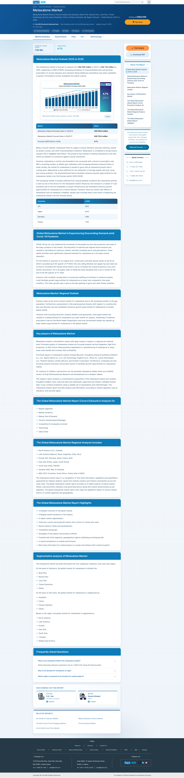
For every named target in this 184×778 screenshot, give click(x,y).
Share (108, 116)
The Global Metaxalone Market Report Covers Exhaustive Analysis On (135, 103)
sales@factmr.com (135, 180)
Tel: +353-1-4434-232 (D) (85, 767)
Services (90, 745)
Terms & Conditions (111, 750)
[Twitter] (140, 763)
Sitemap (144, 750)
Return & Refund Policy (76, 750)
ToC (82, 37)
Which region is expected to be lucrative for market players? (61, 676)
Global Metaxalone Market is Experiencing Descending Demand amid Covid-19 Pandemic (137, 79)
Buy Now (139, 22)
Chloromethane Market (87, 723)
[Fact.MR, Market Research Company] (39, 2)
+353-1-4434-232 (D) (137, 171)
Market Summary (42, 37)
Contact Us (103, 745)
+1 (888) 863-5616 (136, 176)
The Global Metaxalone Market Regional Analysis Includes (136, 112)
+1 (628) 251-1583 (135, 167)
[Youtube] (146, 763)
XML (136, 750)
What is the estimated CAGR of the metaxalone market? (59, 661)
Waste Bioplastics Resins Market (90, 718)
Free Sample (139, 48)
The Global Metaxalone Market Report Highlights (135, 121)
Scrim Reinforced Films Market (47, 728)
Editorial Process (136, 147)
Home (34, 7)
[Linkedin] (143, 763)
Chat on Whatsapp (135, 162)
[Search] (142, 2)
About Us (77, 745)
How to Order (41, 750)
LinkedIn (51, 701)
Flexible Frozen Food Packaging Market (51, 723)
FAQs (73, 37)
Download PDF (139, 55)
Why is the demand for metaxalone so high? (54, 671)
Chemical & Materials (45, 7)
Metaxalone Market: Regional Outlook (137, 88)
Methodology (96, 37)
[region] (77, 133)
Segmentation (61, 37)
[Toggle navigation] (149, 2)
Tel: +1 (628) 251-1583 (40, 767)
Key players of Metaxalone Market (136, 95)
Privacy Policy (94, 750)
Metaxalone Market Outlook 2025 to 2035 (137, 71)
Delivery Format (57, 750)
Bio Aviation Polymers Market (47, 718)
